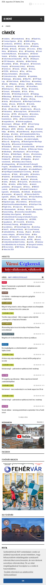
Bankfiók (23, 76)
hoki (5, 109)
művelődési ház (18, 177)
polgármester (35, 56)
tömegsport (17, 187)
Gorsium (6, 91)
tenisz (27, 154)
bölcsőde (7, 94)
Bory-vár (6, 142)
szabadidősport (36, 169)
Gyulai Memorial (23, 132)
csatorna (28, 167)
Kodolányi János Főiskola (22, 162)
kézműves (34, 114)
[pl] (35, 4)
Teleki (16, 174)
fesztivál (16, 99)
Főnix (30, 71)
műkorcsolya (24, 46)
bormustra (7, 239)
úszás (13, 104)
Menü (9, 18)
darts (14, 197)
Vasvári (16, 69)
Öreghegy (35, 94)
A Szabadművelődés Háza (31, 134)
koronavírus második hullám (26, 212)
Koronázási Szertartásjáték (23, 144)
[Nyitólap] (2, 26)
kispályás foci (22, 219)
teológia (6, 134)
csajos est (18, 207)
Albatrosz (13, 127)
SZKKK (33, 219)
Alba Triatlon (23, 184)
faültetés (7, 177)
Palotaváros (8, 111)
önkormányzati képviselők (12, 59)
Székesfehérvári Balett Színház (14, 242)
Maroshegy (7, 96)
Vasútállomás (32, 177)
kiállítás (30, 84)
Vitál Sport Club (36, 204)
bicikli (5, 84)
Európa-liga (7, 157)
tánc (32, 91)
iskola (6, 101)
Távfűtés (14, 56)
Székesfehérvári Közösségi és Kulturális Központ (20, 217)
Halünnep (35, 46)
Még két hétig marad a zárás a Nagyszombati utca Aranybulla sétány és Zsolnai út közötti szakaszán (22, 308)
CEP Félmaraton (9, 61)
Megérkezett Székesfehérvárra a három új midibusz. (19, 338)
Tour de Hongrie (33, 152)
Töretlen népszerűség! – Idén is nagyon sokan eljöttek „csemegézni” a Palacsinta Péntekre (20, 318)
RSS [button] (3, 548)
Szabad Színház (9, 219)
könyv (22, 84)
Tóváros (6, 154)
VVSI (14, 114)
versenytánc (8, 194)
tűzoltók (31, 104)
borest (38, 239)
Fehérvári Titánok (24, 234)
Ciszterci (32, 49)
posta (6, 237)
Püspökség (30, 51)
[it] (41, 4)
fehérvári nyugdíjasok (25, 122)
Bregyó (17, 124)
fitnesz (27, 187)
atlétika (12, 132)
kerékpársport (20, 152)
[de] (38, 4)
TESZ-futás (23, 197)
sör (22, 51)
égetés (36, 44)
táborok (23, 149)
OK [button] (23, 581)
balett (32, 237)
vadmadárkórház (9, 232)
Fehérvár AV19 (35, 111)
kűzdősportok (16, 101)
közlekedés (25, 74)
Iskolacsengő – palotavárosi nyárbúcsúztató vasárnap (20, 369)
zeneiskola (34, 89)
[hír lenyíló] (42, 277)
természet (7, 69)
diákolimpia (7, 152)
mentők (6, 116)
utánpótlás (38, 209)
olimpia (21, 209)
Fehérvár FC (15, 237)
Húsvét (14, 49)
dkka (35, 234)
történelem (16, 116)
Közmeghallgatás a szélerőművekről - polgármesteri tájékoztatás (19, 349)
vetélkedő (26, 192)
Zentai (27, 44)
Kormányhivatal (18, 39)
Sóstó (15, 149)
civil (14, 106)
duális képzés (27, 109)
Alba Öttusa (26, 81)
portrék (30, 242)
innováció (28, 214)
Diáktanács (13, 51)
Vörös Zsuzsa (8, 139)
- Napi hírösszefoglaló (17, 277)
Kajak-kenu (7, 207)
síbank (13, 182)
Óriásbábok (7, 147)
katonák (35, 179)
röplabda (30, 129)
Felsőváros (29, 96)
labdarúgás (7, 79)
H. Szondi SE (19, 222)
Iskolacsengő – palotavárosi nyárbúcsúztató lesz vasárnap (22, 400)
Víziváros (39, 96)
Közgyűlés (25, 174)
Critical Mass (32, 86)
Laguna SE (19, 194)
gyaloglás (24, 169)
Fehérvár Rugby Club (23, 227)
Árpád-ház (36, 39)
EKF (14, 129)
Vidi (20, 41)
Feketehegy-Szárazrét (21, 94)
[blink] (43, 4)
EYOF (40, 137)
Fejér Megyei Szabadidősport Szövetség (17, 172)
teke (5, 199)
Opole (25, 69)
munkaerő (18, 157)
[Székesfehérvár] (25, 10)
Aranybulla (16, 91)
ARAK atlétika (30, 41)
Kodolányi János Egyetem (12, 214)
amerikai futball (29, 147)
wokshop (36, 227)
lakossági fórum (21, 111)
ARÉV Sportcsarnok (10, 169)
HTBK (31, 239)
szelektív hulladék (32, 139)
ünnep (33, 99)
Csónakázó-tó (25, 106)
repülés (23, 127)
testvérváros (37, 154)
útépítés (21, 61)
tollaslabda (16, 192)
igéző (29, 232)
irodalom (7, 39)
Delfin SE (22, 104)
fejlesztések (14, 109)
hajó (34, 106)
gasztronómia (37, 132)
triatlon (12, 184)
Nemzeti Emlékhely (27, 119)
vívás (29, 209)
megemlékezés (9, 122)
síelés (6, 182)
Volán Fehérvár (13, 81)
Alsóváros (18, 96)
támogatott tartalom (35, 244)
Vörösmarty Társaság (11, 224)
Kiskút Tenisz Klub (29, 199)
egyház (25, 99)
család (31, 127)
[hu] (30, 4)
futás (25, 89)
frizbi (25, 91)
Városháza (36, 174)
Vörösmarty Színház (18, 66)
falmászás (14, 189)
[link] (23, 266)
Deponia (19, 139)
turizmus (7, 114)
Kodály (6, 49)
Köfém (21, 129)
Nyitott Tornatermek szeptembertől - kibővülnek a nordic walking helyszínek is (21, 287)
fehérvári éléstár (17, 229)
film (16, 119)
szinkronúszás (36, 182)
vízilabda (28, 157)
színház (15, 134)
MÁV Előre (38, 167)
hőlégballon (27, 159)
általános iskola (19, 239)
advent (6, 179)
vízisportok (24, 114)
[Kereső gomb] (41, 19)
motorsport (7, 124)
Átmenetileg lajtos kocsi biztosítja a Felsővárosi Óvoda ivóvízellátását (21, 328)
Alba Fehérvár (32, 61)
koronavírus (30, 207)
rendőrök (7, 106)
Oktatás (31, 66)
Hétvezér (15, 71)
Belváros (6, 99)
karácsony (15, 179)
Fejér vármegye (33, 247)
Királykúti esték (27, 224)
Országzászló (8, 137)
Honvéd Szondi (36, 202)
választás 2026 (9, 249)
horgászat (25, 64)
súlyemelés (37, 192)
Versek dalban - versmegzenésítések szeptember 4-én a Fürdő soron (23, 411)
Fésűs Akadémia (36, 197)
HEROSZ (19, 44)
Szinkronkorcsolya (10, 76)
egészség (23, 56)
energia (21, 232)
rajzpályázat (8, 222)
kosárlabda (7, 64)
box (18, 89)
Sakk (16, 64)
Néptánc (14, 84)
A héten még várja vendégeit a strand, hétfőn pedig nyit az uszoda (21, 359)
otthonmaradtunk (10, 209)
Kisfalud (16, 159)
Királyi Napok (17, 154)
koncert (10, 86)
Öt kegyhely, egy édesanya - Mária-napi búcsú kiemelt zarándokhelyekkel (20, 380)
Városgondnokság (10, 46)
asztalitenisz (22, 202)
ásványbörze (24, 54)
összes (39, 422)
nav (28, 39)
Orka (5, 184)
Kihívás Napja (14, 199)
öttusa (33, 69)
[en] (33, 4)
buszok (37, 109)
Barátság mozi (8, 89)
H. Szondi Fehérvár (32, 229)
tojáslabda (33, 76)
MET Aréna (20, 247)
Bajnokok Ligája (9, 202)
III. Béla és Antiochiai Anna (26, 137)
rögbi (24, 237)
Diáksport (35, 59)
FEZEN (6, 71)
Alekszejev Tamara (36, 149)
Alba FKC (28, 79)
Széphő (22, 49)
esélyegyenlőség (9, 164)
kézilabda (18, 79)
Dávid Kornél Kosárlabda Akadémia (15, 204)
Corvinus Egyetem (10, 41)
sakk (39, 237)
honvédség (37, 81)
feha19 (6, 229)
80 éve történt (8, 247)
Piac (22, 71)
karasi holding (8, 212)
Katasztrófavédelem (10, 74)
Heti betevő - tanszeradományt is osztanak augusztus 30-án (22, 389)
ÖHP (24, 124)
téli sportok (23, 182)
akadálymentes (16, 167)
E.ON (26, 59)
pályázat (25, 179)
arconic (17, 147)
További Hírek (23, 417)
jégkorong (16, 142)
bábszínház (21, 86)
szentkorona (8, 44)
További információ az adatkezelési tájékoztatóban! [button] (18, 573)
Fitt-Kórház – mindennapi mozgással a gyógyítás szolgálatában (18, 297)
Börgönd (6, 129)
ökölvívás (31, 222)
